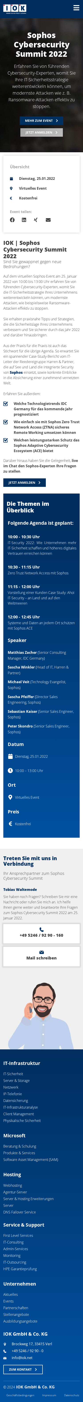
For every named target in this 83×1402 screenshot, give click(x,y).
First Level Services (18, 1235)
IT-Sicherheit (13, 1073)
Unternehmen (19, 1284)
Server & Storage (16, 1080)
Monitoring (11, 1255)
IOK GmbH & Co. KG (25, 1334)
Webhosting (12, 1185)
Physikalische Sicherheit (22, 1120)
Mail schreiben (41, 958)
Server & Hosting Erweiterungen (28, 1198)
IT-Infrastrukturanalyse (20, 1107)
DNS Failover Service (19, 1212)
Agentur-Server (15, 1192)
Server (8, 1205)
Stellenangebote (16, 1314)
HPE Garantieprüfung (20, 1268)
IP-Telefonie (12, 1093)
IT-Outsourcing (14, 1262)
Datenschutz (71, 1395)
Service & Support (23, 1225)
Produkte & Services (19, 1152)
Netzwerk (10, 1087)
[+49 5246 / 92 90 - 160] (41, 929)
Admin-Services (15, 1248)
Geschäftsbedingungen (20, 1395)
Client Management (18, 1113)
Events (8, 1301)
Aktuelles (10, 1294)
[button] (16, 220)
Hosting (12, 1174)
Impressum (49, 1395)
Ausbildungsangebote (20, 1321)
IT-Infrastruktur (21, 1063)
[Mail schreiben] (41, 952)
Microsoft (14, 1135)
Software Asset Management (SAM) (30, 1159)
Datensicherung (15, 1100)
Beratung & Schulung (19, 1146)
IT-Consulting (13, 1242)
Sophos (16, 372)
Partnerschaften (15, 1307)
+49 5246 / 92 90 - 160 (41, 935)
